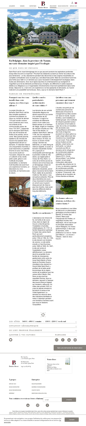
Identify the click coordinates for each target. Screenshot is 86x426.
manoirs (15, 412)
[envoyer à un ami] (56, 340)
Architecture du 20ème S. (56, 412)
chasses (19, 413)
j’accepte (71, 419)
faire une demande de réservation (69, 348)
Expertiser (32, 6)
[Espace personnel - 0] (72, 2)
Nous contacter (63, 6)
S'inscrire (69, 399)
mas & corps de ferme (34, 413)
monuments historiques (68, 412)
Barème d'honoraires (38, 387)
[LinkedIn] (69, 340)
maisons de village (44, 413)
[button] (43, 321)
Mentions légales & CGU (39, 393)
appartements (47, 412)
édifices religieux (13, 413)
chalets (50, 413)
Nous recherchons (15, 390)
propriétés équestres (70, 413)
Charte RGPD (36, 390)
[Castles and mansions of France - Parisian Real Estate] (76, 3)
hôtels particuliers (32, 412)
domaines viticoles (61, 413)
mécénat (11, 393)
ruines (22, 413)
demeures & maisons (22, 412)
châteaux (11, 412)
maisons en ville (40, 412)
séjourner (53, 6)
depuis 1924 (73, 6)
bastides (54, 413)
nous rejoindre (36, 383)
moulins (26, 413)
